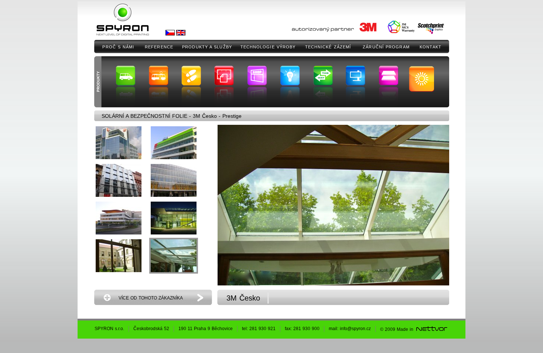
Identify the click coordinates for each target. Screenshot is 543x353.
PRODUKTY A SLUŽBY (207, 47)
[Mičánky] (173, 180)
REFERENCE (159, 47)
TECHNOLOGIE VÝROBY (268, 47)
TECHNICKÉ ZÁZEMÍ (328, 47)
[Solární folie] (118, 143)
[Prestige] (173, 256)
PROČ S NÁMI (118, 47)
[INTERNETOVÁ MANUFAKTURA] (431, 329)
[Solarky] (173, 143)
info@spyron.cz (355, 328)
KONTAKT (430, 47)
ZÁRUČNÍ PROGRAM (386, 47)
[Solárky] (118, 256)
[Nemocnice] (118, 218)
